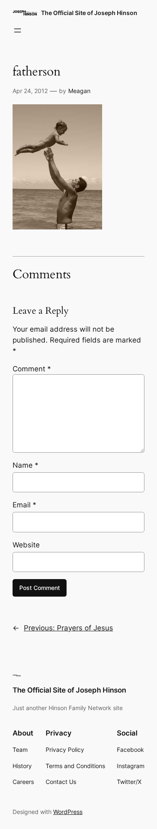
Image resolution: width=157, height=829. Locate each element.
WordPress (67, 811)
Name (26, 465)
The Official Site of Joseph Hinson (89, 12)
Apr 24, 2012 (30, 90)
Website (26, 545)
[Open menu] (18, 30)
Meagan (79, 90)
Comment (32, 369)
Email (24, 505)
